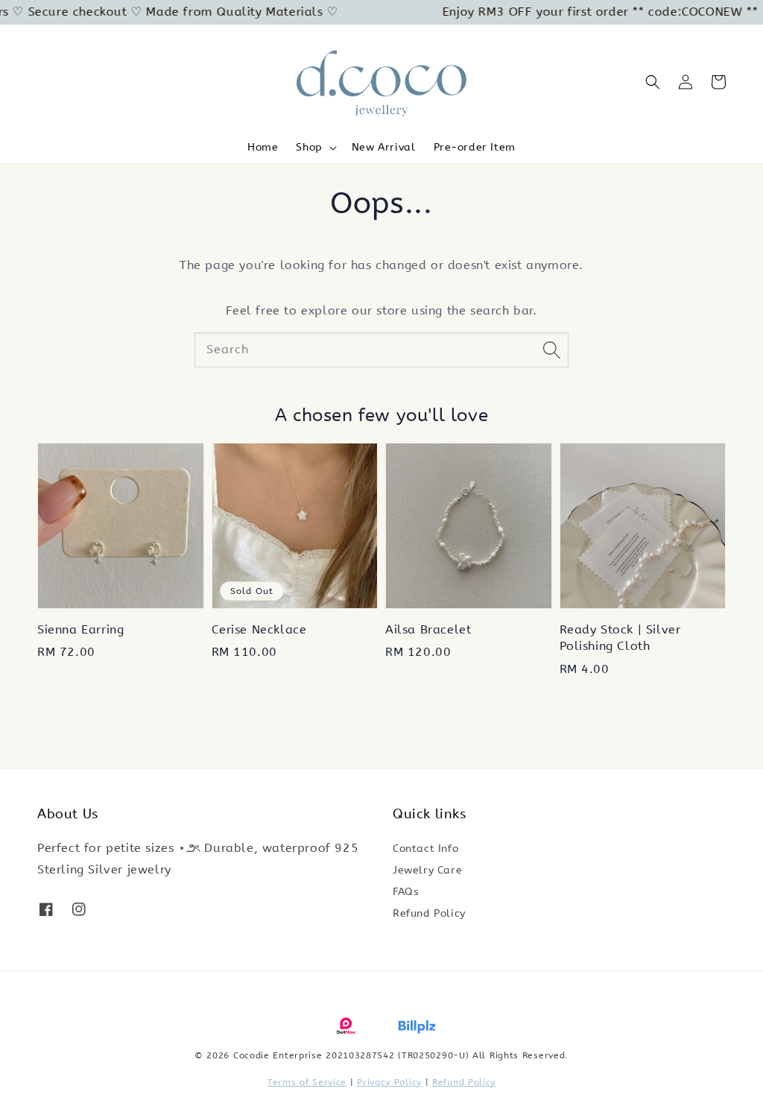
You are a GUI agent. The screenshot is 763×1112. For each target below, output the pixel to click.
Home (262, 147)
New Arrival (384, 147)
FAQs (406, 891)
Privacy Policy (389, 1082)
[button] (652, 82)
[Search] (551, 349)
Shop (309, 147)
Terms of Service (306, 1082)
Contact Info (425, 848)
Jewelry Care (427, 870)
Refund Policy (429, 913)
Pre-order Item (475, 147)
